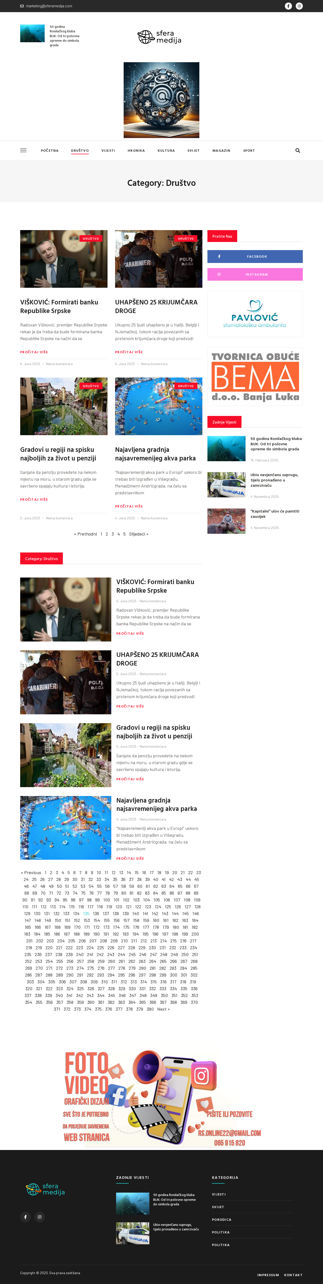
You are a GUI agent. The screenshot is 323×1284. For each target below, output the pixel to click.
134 (76, 913)
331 (142, 988)
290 (69, 975)
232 (172, 947)
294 (111, 975)
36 (123, 879)
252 (28, 961)
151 (67, 920)
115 (72, 906)
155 (106, 920)
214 (163, 940)
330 (132, 988)
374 (87, 1009)
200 (195, 934)
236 (38, 954)
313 (133, 981)
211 (134, 940)
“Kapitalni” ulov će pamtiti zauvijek (275, 513)
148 (37, 920)
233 (183, 947)
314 (143, 981)
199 (185, 934)
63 (164, 886)
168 (57, 927)
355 (39, 1002)
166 (38, 927)
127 (187, 906)
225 (100, 947)
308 (83, 981)
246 (142, 954)
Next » (163, 1009)
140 (135, 913)
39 (147, 879)
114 (62, 906)
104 (146, 899)
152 (77, 920)
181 (185, 927)
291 (80, 975)
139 (125, 913)
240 (80, 954)
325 (80, 988)
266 (173, 961)
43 (179, 879)
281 (153, 968)
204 (61, 940)
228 (131, 947)
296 (131, 975)
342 (79, 995)
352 (184, 995)
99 (97, 899)
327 (101, 988)
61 (148, 886)
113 (53, 906)
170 (77, 927)
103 (136, 899)
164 (195, 920)
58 (123, 886)
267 (183, 961)
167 (47, 927)
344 (100, 995)
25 (34, 879)
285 (194, 968)
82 (139, 893)
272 (59, 968)
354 (28, 1002)
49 (51, 886)
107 (177, 899)
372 (67, 1009)
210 (124, 940)
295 (121, 975)
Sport (249, 150)
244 (121, 954)
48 (42, 886)
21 (183, 872)
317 (173, 981)
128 (197, 906)
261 (122, 961)
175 (126, 927)
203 (50, 940)
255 (59, 961)
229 (142, 947)
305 (51, 981)
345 (111, 995)
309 (94, 981)
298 (152, 975)
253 (38, 961)
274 (80, 968)
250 (185, 954)
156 (116, 920)
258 (90, 961)
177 (146, 927)
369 (183, 1002)
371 (57, 1009)
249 (174, 954)
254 (49, 961)
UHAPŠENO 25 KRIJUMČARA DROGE (156, 306)
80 (123, 893)
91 (33, 899)
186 (57, 934)
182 (195, 927)
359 (80, 1002)
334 (173, 988)
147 (27, 920)
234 (193, 947)
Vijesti (108, 150)
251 (195, 954)
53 (83, 886)
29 (66, 879)
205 (71, 940)
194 (135, 934)
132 (56, 913)
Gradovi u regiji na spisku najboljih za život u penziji (58, 454)
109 (197, 899)
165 (28, 927)
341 (69, 995)
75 (83, 893)
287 (38, 975)
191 (106, 934)
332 (152, 988)
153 (87, 920)
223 (79, 947)
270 (39, 968)
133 (66, 913)
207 (92, 940)
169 (67, 927)
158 (136, 920)
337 (27, 995)
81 (131, 893)
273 (69, 968)
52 (75, 886)
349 (153, 995)
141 (145, 913)
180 (175, 927)
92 (40, 899)
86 (172, 893)
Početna (50, 150)
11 (106, 872)
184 (37, 934)
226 (110, 947)
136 (96, 913)
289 (59, 975)
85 (164, 893)
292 (90, 975)
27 (50, 879)
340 (59, 995)
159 (146, 920)
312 (124, 981)
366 (152, 1002)
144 (175, 913)
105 (156, 899)
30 (74, 879)
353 (194, 995)
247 (153, 954)
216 (183, 940)
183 (27, 934)
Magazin (221, 150)
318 (183, 981)
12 (114, 872)
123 (148, 906)
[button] (297, 150)
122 (138, 906)
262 (131, 961)
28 (58, 879)
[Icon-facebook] (288, 6)
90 (24, 899)
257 (80, 961)
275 (90, 968)
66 (188, 886)
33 (98, 879)
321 (39, 988)
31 (83, 879)
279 (132, 968)
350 (164, 995)
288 (49, 975)
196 (155, 934)
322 (49, 988)
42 (171, 879)
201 (29, 940)
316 (163, 981)
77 (99, 893)
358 (70, 1002)
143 (165, 913)
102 (126, 899)
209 (114, 940)
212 (144, 940)
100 (106, 899)
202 (39, 940)
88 (188, 893)
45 (196, 879)
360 (90, 1002)
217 (193, 940)
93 (48, 899)
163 (185, 920)
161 (166, 920)
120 (119, 906)
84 (155, 893)
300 (173, 975)
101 (116, 899)
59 (131, 886)
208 (103, 940)
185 (47, 934)
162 (175, 920)
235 (27, 954)
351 (174, 995)
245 (132, 954)
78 (107, 893)
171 (87, 927)
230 (152, 947)
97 (81, 899)
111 (34, 906)
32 (90, 879)
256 (70, 961)
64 (172, 886)
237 (48, 954)
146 (195, 913)
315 (153, 981)
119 (109, 906)
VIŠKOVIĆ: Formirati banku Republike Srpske (59, 306)
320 (28, 988)
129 (27, 913)
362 (111, 1002)
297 (142, 975)
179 (166, 927)
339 (48, 995)
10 (99, 872)
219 (39, 947)
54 (91, 886)
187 (67, 934)
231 (162, 947)
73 (67, 893)
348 (143, 995)
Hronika (136, 150)
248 (163, 954)
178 (156, 927)
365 (142, 1002)
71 (51, 893)
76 (91, 893)
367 (163, 1002)
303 (30, 981)
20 (174, 872)
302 (194, 975)
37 (131, 879)
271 (49, 968)
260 (111, 961)
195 (145, 934)
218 (29, 947)
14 (129, 872)
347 (132, 995)
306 (62, 981)
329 (121, 988)
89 (196, 893)
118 (100, 906)
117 (90, 906)
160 (156, 920)
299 (162, 975)
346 (122, 995)
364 (132, 1002)
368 (173, 1002)
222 (69, 947)
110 (25, 906)
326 (90, 988)
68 (26, 893)
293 (100, 975)
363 (121, 1002)
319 (193, 981)
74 (75, 893)
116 (81, 906)
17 (152, 872)
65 (180, 886)
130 (37, 913)
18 (159, 872)
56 (107, 886)
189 (86, 934)
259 (101, 961)
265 (163, 961)
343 (90, 995)
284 (183, 968)
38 (139, 879)
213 (153, 940)
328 (111, 988)
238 (59, 954)
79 (115, 893)
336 (194, 988)
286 (28, 975)
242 (100, 954)
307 (72, 981)
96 (73, 899)
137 (106, 913)
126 (178, 906)
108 (187, 899)
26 (42, 879)
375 (98, 1009)
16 (144, 872)
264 (152, 961)
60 (140, 886)
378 (129, 1009)
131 (47, 913)
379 (139, 1009)
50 (59, 886)
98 (89, 899)
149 (47, 920)
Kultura (166, 150)
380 (150, 1009)
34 (106, 879)
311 (114, 981)
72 (59, 893)
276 (101, 968)
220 (48, 947)
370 (194, 1002)
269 (28, 968)
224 (90, 947)
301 (184, 975)
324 (69, 988)
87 (180, 893)
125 (168, 906)
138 (116, 913)
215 (173, 940)
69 (35, 893)
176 (136, 927)
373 (77, 1009)
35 (115, 879)
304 (41, 981)
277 (111, 968)
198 (175, 934)
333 (162, 988)
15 (136, 872)
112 (43, 906)
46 (26, 886)
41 (164, 879)
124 (158, 906)
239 (69, 954)
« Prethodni (85, 534)
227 (121, 947)
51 (67, 886)
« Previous (31, 872)
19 (167, 872)
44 (188, 879)
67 (196, 886)
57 (115, 886)
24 (26, 879)
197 (165, 934)
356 (49, 1002)
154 (96, 920)
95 (65, 899)
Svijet (193, 150)
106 (167, 899)
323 (59, 988)
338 (38, 995)
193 (125, 934)
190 (96, 934)
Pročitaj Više (34, 352)
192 (116, 934)
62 (155, 886)
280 (142, 968)
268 (194, 961)
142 (155, 913)
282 (162, 968)
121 (128, 906)
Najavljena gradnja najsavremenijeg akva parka (155, 454)
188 (76, 934)
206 (82, 940)
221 (59, 947)
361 (101, 1002)
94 (57, 899)
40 (155, 879)
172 (96, 927)
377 (119, 1009)
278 (121, 968)
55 (99, 886)
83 (147, 893)
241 (90, 954)
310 (104, 981)
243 (110, 954)
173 (106, 927)
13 (121, 872)
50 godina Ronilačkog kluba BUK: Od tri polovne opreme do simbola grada (64, 36)
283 (173, 968)
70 (43, 893)
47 (34, 886)
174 (116, 927)
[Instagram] (299, 6)
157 (126, 920)
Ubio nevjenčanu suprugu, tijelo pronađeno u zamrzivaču (274, 480)
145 (185, 913)
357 (59, 1002)
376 (108, 1009)
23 (198, 872)
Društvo (80, 150)
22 (190, 872)
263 (142, 961)
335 (183, 988)
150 (58, 920)
